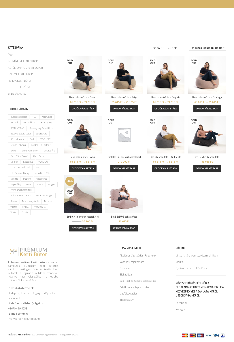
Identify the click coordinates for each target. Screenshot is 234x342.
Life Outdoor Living (19, 173)
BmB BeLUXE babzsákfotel (124, 216)
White (13, 212)
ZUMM (24, 212)
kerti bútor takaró (19, 156)
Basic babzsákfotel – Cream (82, 97)
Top (10, 54)
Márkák (180, 262)
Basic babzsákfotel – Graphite (165, 97)
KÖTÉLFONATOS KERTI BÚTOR (25, 67)
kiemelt (14, 161)
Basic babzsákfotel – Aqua (82, 156)
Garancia (125, 268)
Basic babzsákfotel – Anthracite (165, 156)
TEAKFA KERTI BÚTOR (20, 80)
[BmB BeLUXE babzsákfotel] (124, 194)
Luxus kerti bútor (42, 173)
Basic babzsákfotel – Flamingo (207, 97)
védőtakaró (40, 206)
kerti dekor (39, 156)
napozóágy (15, 184)
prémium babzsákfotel (21, 189)
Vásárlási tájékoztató (132, 262)
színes (13, 201)
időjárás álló (49, 150)
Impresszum (127, 299)
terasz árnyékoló (30, 201)
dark (32, 139)
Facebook (181, 303)
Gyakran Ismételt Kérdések (191, 268)
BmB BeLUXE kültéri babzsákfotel (124, 156)
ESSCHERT (44, 139)
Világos (13, 206)
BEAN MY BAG (17, 128)
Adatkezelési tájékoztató (134, 287)
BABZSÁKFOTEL (17, 93)
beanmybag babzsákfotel (41, 128)
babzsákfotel (29, 122)
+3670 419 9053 (17, 308)
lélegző (14, 178)
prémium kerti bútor (20, 195)
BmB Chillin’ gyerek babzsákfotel (83, 216)
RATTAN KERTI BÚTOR (20, 74)
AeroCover (47, 116)
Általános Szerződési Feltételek (138, 255)
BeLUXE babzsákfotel (20, 133)
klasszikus (28, 161)
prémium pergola (44, 195)
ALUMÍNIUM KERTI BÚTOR (23, 61)
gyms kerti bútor (30, 150)
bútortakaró (41, 133)
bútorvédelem (17, 139)
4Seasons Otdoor (18, 116)
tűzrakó (48, 201)
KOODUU (43, 161)
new (28, 184)
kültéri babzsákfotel (20, 167)
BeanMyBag (46, 122)
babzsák (14, 122)
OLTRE (39, 184)
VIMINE (25, 206)
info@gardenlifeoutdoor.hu (24, 318)
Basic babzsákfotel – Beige (124, 97)
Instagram (181, 309)
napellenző (41, 178)
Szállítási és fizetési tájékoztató (138, 280)
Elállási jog (126, 274)
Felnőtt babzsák (18, 145)
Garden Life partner (40, 145)
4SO (34, 116)
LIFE (37, 167)
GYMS (13, 150)
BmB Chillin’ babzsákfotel (207, 156)
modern (27, 178)
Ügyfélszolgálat (128, 293)
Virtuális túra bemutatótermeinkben (197, 255)
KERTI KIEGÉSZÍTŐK (19, 87)
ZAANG (75, 334)
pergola (51, 184)
